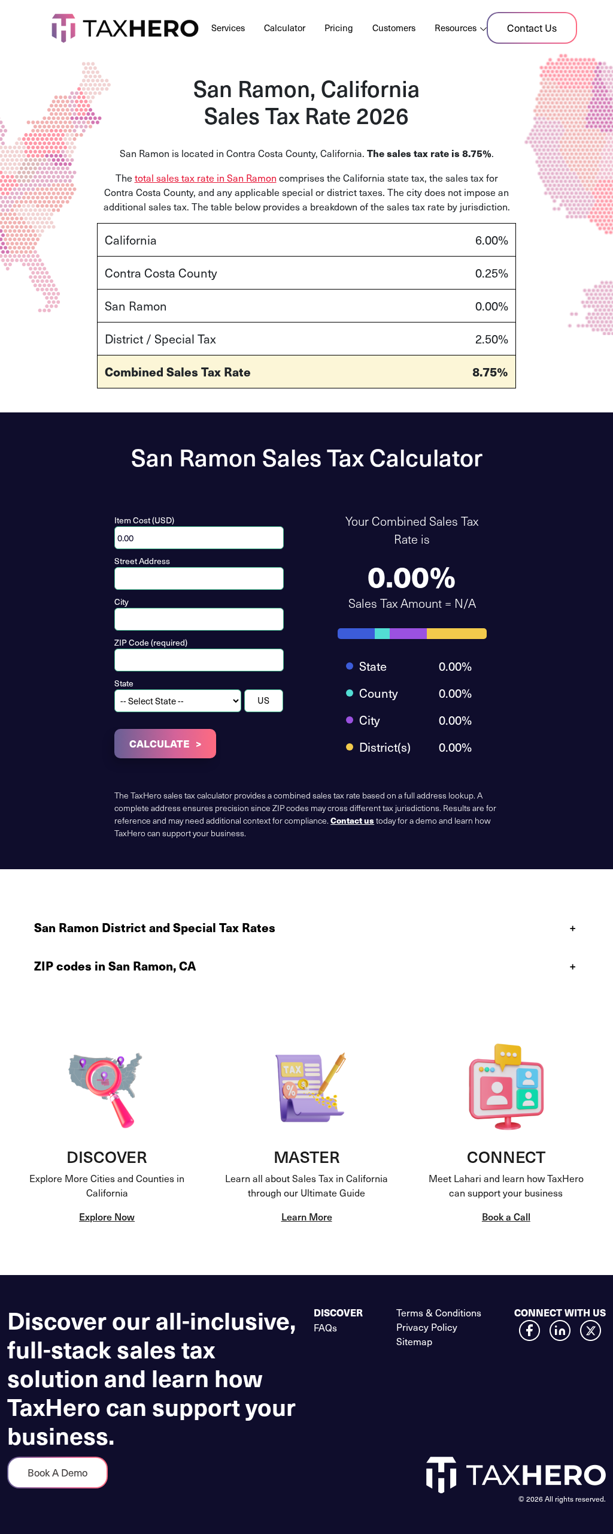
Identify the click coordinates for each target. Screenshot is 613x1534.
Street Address (142, 560)
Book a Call (506, 1216)
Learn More (306, 1216)
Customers (393, 27)
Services (228, 27)
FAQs (325, 1327)
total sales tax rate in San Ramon (206, 177)
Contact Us (532, 27)
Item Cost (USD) (144, 520)
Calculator (284, 27)
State (123, 683)
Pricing (338, 27)
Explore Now (107, 1216)
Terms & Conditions (438, 1312)
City (121, 601)
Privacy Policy (426, 1326)
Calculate (159, 743)
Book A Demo (57, 1472)
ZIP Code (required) (150, 642)
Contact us (352, 820)
